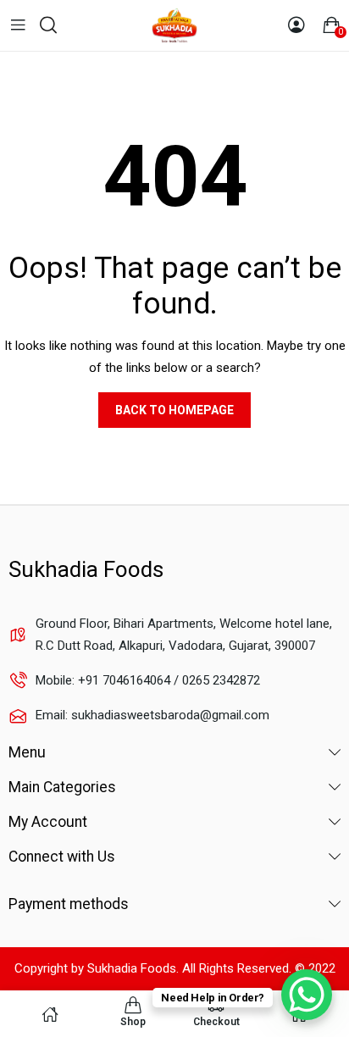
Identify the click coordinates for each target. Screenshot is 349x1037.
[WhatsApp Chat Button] (306, 994)
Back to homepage (174, 410)
